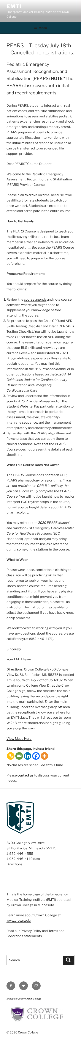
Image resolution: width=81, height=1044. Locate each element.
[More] (44, 756)
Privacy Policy (31, 931)
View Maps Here (19, 739)
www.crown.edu (18, 921)
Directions (14, 864)
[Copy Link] (10, 756)
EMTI (14, 6)
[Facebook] (36, 756)
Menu (43, 28)
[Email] (19, 756)
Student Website (19, 406)
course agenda (35, 299)
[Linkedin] (27, 756)
